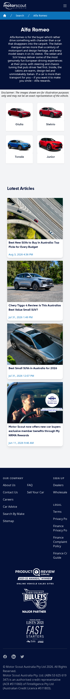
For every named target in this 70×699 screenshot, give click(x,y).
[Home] (4, 15)
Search (20, 15)
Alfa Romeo (40, 15)
